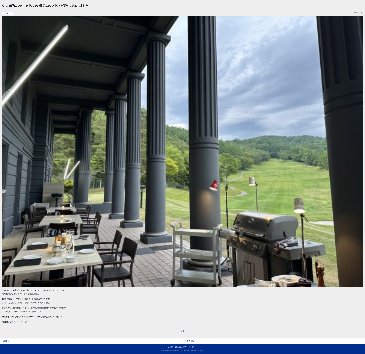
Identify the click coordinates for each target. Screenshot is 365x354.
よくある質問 (190, 341)
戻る (182, 331)
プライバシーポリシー (190, 347)
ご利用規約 (178, 347)
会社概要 (170, 347)
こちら (13, 322)
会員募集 (6, 341)
